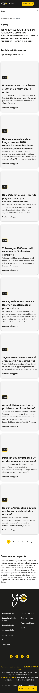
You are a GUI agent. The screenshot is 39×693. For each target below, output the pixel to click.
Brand (4, 640)
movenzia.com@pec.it (8, 677)
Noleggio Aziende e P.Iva (9, 619)
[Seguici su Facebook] (11, 656)
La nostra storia (8, 630)
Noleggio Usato (8, 625)
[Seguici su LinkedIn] (22, 656)
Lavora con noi (7, 635)
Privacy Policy (5, 685)
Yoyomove (5, 18)
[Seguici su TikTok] (27, 656)
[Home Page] (7, 3)
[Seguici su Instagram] (16, 656)
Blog (12, 18)
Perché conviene (27, 613)
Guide (23, 628)
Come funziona (8, 644)
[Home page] (19, 603)
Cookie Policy (17, 685)
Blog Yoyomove (27, 618)
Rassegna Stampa (28, 623)
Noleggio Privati (8, 613)
